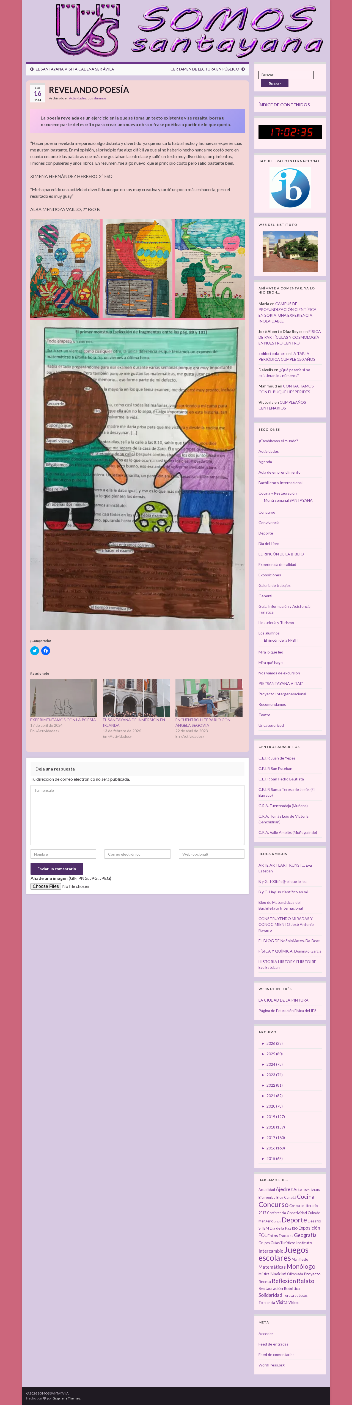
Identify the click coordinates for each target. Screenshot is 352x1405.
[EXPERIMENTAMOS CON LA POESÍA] (63, 698)
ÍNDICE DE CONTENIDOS (284, 104)
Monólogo (301, 1266)
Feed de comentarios (276, 1354)
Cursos (276, 1221)
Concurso (266, 512)
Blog (279, 1197)
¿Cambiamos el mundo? (278, 440)
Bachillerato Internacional (280, 482)
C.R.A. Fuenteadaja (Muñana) (283, 805)
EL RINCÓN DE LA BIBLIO (281, 554)
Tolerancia (266, 1303)
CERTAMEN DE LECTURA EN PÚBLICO (204, 69)
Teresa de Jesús (295, 1295)
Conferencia (276, 1213)
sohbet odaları (271, 353)
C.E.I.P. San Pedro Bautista (281, 779)
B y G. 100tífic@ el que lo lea (282, 881)
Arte (297, 1189)
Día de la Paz (280, 1228)
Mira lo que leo (270, 652)
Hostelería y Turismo (276, 622)
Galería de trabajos (274, 585)
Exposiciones (269, 575)
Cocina (305, 1196)
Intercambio (271, 1251)
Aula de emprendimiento (279, 472)
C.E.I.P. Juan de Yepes (277, 758)
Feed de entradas (273, 1344)
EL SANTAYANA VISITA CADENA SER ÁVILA (75, 69)
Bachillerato (311, 1190)
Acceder (265, 1333)
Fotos (273, 1235)
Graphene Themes (66, 1398)
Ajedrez (284, 1189)
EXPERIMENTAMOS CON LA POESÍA (63, 719)
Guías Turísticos (283, 1243)
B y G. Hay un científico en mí (283, 891)
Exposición (309, 1228)
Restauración (270, 1288)
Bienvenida (267, 1197)
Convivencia (268, 522)
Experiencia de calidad (277, 564)
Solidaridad (270, 1295)
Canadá (290, 1197)
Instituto (304, 1242)
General (265, 595)
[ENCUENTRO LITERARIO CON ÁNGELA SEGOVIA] (209, 698)
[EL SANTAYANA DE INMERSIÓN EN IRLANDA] (136, 698)
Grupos (264, 1243)
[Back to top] (339, 1392)
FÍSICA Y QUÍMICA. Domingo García (289, 951)
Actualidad (266, 1190)
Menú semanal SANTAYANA (288, 500)
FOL (262, 1235)
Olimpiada (295, 1274)
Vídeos (293, 1303)
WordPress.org (271, 1365)
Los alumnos (97, 98)
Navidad (278, 1273)
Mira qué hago (270, 662)
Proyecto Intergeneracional (282, 693)
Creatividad (297, 1212)
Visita (282, 1302)
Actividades (77, 98)
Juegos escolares (283, 1253)
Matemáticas (272, 1267)
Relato (305, 1280)
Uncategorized (271, 725)
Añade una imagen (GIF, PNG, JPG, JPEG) (71, 878)
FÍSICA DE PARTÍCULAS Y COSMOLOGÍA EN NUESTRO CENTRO (289, 337)
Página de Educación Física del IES (287, 1010)
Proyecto (312, 1273)
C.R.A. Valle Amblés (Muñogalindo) (287, 832)
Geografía (305, 1235)
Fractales (286, 1236)
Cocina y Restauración (277, 493)
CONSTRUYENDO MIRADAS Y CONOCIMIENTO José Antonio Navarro (286, 924)
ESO (295, 1228)
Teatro (264, 714)
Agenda (265, 461)
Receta (264, 1281)
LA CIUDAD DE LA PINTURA (283, 1000)
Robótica (292, 1288)
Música (264, 1274)
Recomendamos (272, 704)
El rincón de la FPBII (281, 640)
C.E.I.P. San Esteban (275, 768)
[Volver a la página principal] (186, 29)
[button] (65, 268)
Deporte (265, 533)
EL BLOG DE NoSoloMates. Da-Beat (289, 940)
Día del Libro (268, 543)
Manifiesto (300, 1259)
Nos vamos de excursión (279, 673)
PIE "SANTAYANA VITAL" (280, 683)
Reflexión (284, 1280)
